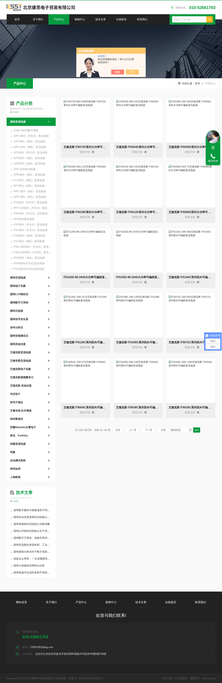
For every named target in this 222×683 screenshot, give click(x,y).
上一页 (132, 430)
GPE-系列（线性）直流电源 (30, 146)
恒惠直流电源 (18, 443)
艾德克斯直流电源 (20, 352)
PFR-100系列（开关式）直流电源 (33, 207)
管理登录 (194, 678)
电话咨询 (213, 160)
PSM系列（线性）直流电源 (29, 235)
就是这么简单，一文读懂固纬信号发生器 (33, 558)
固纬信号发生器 (19, 319)
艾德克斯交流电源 (20, 360)
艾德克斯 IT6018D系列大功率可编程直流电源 (85, 212)
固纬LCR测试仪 (19, 294)
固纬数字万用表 (19, 302)
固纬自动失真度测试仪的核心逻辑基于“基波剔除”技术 (33, 517)
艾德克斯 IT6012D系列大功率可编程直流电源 (138, 212)
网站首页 (21, 602)
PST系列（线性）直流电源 (29, 180)
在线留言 (121, 19)
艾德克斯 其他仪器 (21, 385)
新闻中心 (80, 19)
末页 (163, 430)
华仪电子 (15, 393)
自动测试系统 (18, 460)
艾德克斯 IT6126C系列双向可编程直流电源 (85, 342)
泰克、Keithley (19, 435)
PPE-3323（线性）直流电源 (30, 191)
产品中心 (59, 19)
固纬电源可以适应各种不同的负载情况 (33, 572)
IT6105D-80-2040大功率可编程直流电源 (138, 277)
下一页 (148, 430)
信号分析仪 (16, 327)
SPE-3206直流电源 (25, 169)
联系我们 (142, 19)
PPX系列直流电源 (24, 219)
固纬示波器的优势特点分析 (29, 565)
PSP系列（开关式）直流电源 (30, 224)
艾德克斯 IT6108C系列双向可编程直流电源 (138, 342)
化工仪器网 (181, 678)
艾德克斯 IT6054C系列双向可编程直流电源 (85, 407)
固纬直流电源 (18, 121)
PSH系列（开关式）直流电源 (31, 230)
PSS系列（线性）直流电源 (29, 241)
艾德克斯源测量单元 (21, 377)
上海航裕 (15, 477)
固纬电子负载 (18, 285)
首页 (17, 19)
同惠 (12, 452)
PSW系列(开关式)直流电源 (29, 263)
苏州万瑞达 (16, 402)
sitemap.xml (208, 678)
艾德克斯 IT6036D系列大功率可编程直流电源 (191, 146)
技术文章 (100, 19)
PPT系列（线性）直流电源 (29, 185)
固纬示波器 (16, 310)
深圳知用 (15, 468)
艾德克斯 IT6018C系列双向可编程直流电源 (191, 407)
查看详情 (85, 151)
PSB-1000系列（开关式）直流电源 (33, 246)
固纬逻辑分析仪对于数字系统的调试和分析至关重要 (33, 551)
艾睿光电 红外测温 (21, 410)
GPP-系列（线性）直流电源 (30, 196)
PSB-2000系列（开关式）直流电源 (33, 252)
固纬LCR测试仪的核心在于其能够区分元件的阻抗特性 (33, 530)
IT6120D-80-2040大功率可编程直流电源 (85, 277)
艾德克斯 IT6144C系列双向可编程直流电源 (191, 277)
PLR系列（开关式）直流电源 (30, 202)
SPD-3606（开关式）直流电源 (31, 135)
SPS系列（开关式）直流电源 (30, 152)
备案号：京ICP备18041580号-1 (86, 678)
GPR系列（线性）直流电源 (29, 163)
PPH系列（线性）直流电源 (29, 257)
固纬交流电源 (18, 277)
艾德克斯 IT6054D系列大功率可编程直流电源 (138, 146)
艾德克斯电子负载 (20, 368)
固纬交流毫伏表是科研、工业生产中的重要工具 (33, 544)
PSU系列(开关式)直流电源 (29, 268)
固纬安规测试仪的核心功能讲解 (32, 523)
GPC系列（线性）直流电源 (29, 141)
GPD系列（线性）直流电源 (29, 174)
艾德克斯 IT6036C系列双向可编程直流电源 (138, 407)
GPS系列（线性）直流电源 (29, 158)
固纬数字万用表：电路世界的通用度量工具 (33, 537)
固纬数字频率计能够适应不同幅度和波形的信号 (33, 510)
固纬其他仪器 (18, 344)
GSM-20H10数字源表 (26, 130)
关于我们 (38, 19)
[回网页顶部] (213, 148)
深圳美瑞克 (16, 418)
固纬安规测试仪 (19, 335)
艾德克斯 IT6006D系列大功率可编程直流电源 (191, 212)
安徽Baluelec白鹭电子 (23, 427)
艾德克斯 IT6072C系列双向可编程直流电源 (191, 342)
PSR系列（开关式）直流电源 (31, 213)
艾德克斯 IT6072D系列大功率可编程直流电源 (85, 146)
